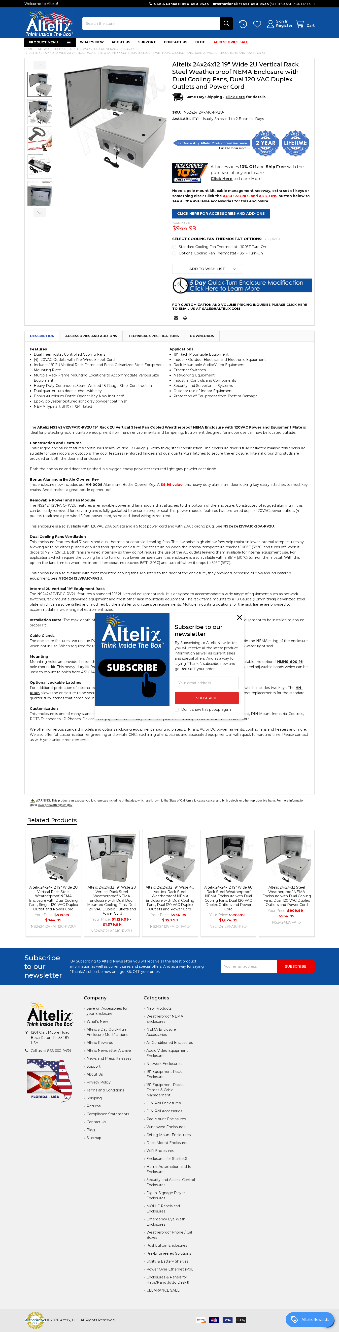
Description (42, 336)
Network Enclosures (163, 1063)
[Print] (185, 318)
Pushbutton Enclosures (166, 1245)
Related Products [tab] (52, 820)
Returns (94, 1106)
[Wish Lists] (258, 24)
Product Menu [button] (43, 42)
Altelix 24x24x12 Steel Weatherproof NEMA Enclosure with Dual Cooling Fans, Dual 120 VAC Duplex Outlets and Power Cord (286, 896)
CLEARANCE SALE (163, 1290)
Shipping (94, 1098)
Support (147, 42)
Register (284, 26)
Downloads (202, 336)
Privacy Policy (99, 1082)
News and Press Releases (109, 1058)
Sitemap (94, 1138)
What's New (92, 42)
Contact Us (175, 42)
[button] (207, 269)
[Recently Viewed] (244, 24)
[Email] (176, 318)
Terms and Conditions (105, 1090)
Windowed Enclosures (165, 1127)
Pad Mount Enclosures (166, 1119)
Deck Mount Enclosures (167, 1143)
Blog (200, 42)
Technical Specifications (153, 336)
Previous (40, 65)
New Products (158, 1008)
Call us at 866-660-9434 (51, 1051)
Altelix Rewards (100, 1042)
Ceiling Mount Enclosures (168, 1135)
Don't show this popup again (206, 709)
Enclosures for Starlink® (167, 1158)
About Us (121, 42)
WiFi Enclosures (160, 1150)
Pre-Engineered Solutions (168, 1253)
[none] (113, 115)
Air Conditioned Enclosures (169, 1042)
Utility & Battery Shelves (167, 1261)
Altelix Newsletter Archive (109, 1050)
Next (40, 212)
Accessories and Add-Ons (91, 336)
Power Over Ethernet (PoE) (170, 1269)
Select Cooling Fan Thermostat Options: (226, 239)
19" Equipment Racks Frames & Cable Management (164, 1090)
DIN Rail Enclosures (163, 1103)
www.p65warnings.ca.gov (55, 805)
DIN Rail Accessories (164, 1111)
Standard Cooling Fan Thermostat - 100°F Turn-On (222, 247)
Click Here (296, 305)
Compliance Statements (108, 1114)
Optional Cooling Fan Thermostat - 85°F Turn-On (221, 253)
